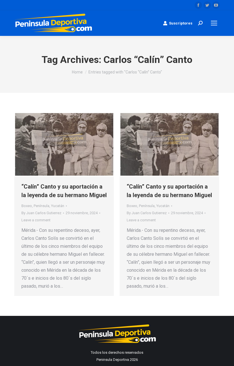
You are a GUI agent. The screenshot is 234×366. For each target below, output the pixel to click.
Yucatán (57, 206)
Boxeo (26, 206)
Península (41, 206)
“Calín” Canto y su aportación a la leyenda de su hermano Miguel (64, 191)
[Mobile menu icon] (214, 23)
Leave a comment (36, 220)
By (41, 213)
